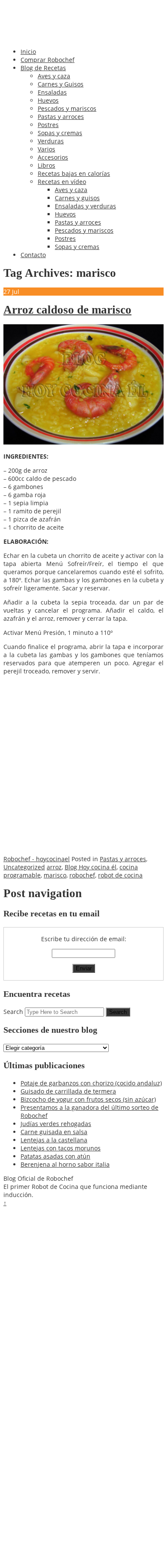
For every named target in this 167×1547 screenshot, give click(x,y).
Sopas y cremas (60, 133)
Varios (46, 149)
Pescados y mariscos (67, 108)
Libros (46, 165)
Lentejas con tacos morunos (61, 1148)
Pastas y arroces (61, 117)
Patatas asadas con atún (55, 1156)
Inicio (28, 51)
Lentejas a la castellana (54, 1140)
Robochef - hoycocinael (36, 859)
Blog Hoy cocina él (90, 867)
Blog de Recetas (43, 68)
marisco (55, 875)
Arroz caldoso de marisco (67, 309)
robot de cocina (120, 875)
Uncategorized (24, 867)
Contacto (33, 255)
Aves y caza (54, 76)
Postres (48, 125)
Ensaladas (52, 92)
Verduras (51, 141)
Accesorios (53, 157)
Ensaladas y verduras (85, 206)
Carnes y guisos (77, 198)
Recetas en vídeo (62, 182)
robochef (82, 875)
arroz (54, 867)
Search (13, 1012)
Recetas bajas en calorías (74, 173)
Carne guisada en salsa (54, 1132)
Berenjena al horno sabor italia (65, 1164)
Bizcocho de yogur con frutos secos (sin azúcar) (88, 1099)
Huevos (48, 100)
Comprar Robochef (48, 60)
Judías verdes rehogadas (56, 1124)
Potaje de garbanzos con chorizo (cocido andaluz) (91, 1083)
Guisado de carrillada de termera (68, 1091)
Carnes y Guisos (61, 84)
